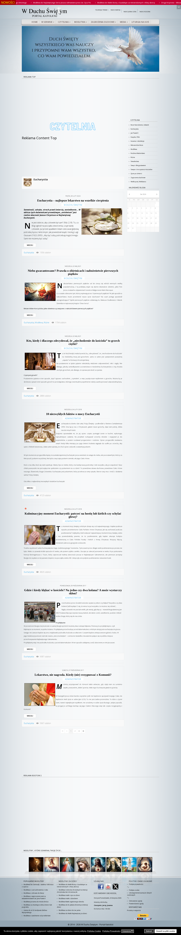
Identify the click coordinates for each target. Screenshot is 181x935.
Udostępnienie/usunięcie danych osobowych (139, 894)
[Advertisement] (90, 97)
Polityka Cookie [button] (94, 931)
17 (133, 218)
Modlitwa (79, 22)
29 (156, 223)
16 (128, 218)
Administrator (73, 418)
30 (128, 228)
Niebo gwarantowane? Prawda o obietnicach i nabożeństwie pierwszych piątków (73, 272)
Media (123, 22)
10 (133, 213)
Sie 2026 (143, 194)
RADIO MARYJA (115, 10)
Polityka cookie (134, 890)
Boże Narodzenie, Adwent (139, 125)
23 (128, 223)
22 (156, 218)
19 (142, 218)
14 (151, 213)
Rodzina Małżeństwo (137, 153)
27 (147, 223)
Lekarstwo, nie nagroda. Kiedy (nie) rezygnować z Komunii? (73, 674)
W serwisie (46, 22)
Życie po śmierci (136, 173)
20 (147, 218)
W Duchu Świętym (73, 205)
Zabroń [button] (149, 931)
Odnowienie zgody (135, 901)
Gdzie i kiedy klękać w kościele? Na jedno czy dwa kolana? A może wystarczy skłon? (73, 592)
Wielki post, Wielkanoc (138, 182)
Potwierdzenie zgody (136, 904)
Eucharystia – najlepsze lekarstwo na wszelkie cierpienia (73, 200)
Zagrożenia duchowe (102, 22)
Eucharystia (40, 179)
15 (156, 213)
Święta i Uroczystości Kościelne (141, 169)
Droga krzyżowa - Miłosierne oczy (143, 2)
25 (137, 223)
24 (133, 223)
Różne (46, 322)
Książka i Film (135, 137)
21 (151, 218)
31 (133, 228)
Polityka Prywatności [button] (111, 931)
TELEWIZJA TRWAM (101, 10)
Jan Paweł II (134, 133)
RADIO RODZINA (145, 12)
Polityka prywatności (136, 884)
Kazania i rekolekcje (137, 141)
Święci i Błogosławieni (138, 165)
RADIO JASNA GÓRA (130, 12)
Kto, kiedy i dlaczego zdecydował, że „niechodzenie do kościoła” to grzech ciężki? (73, 342)
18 (137, 218)
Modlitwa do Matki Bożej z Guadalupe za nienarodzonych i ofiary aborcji (94, 2)
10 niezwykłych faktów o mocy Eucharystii (73, 414)
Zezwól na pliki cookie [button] (165, 931)
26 (142, 223)
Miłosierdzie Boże (136, 145)
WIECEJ (30, 245)
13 (147, 213)
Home (35, 22)
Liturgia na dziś (140, 22)
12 (142, 213)
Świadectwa (134, 161)
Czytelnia (63, 22)
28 (151, 223)
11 (137, 213)
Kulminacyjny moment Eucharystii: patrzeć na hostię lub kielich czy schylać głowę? (73, 515)
